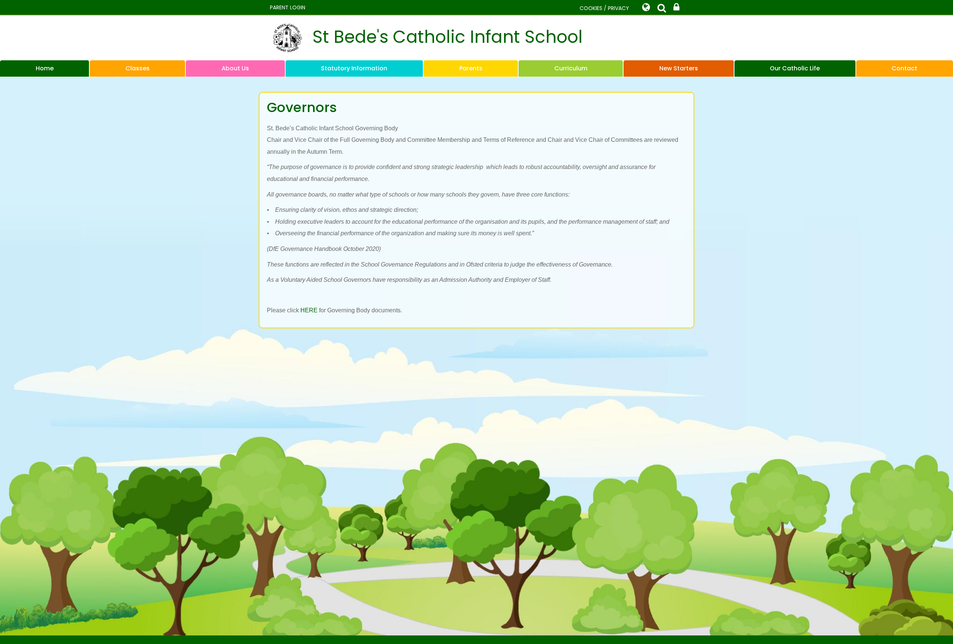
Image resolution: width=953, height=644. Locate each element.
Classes (137, 68)
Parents (470, 68)
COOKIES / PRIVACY (604, 8)
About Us (235, 68)
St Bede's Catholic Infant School (447, 37)
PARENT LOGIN (287, 7)
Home (45, 68)
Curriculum (570, 68)
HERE (309, 310)
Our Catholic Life (795, 68)
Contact (904, 68)
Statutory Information (354, 68)
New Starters (678, 68)
